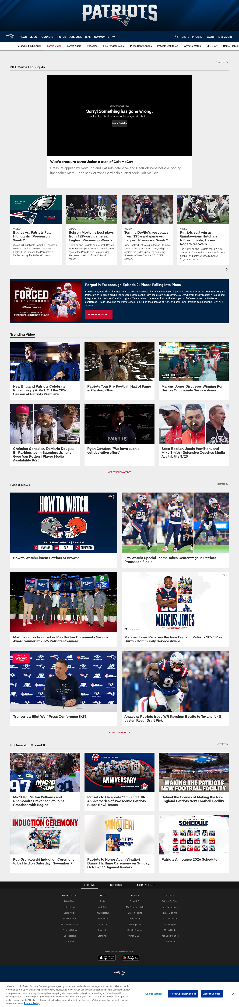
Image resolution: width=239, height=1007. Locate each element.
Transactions (102, 924)
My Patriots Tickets (135, 907)
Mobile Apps (170, 924)
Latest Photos (69, 918)
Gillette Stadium (135, 930)
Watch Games (135, 936)
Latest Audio (70, 913)
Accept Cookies (211, 993)
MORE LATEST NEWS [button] (119, 732)
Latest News (69, 901)
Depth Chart (102, 907)
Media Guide (170, 930)
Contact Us (170, 941)
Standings (102, 936)
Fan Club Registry (170, 907)
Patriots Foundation (70, 924)
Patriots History (69, 930)
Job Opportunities (170, 936)
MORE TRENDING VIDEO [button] (119, 472)
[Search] (176, 36)
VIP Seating (134, 918)
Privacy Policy (32, 1003)
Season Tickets (135, 913)
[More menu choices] (113, 36)
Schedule (102, 930)
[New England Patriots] (119, 974)
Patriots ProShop (170, 901)
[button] (119, 123)
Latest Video (70, 907)
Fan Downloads (170, 918)
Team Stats (102, 918)
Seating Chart (135, 924)
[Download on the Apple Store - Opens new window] (107, 958)
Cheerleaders (70, 936)
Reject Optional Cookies (183, 993)
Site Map (70, 941)
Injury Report (103, 913)
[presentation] (227, 270)
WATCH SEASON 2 (99, 314)
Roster (103, 901)
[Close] (233, 994)
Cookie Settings (154, 993)
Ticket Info (135, 901)
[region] (119, 994)
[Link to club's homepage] (10, 36)
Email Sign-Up (170, 913)
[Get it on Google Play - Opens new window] (131, 959)
